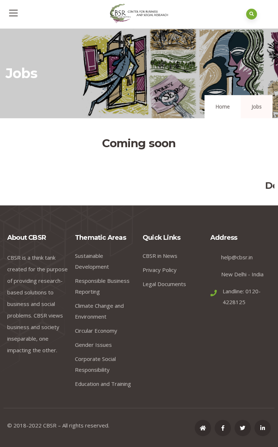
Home (222, 106)
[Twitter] (243, 428)
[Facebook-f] (223, 428)
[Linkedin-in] (262, 428)
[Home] (203, 428)
